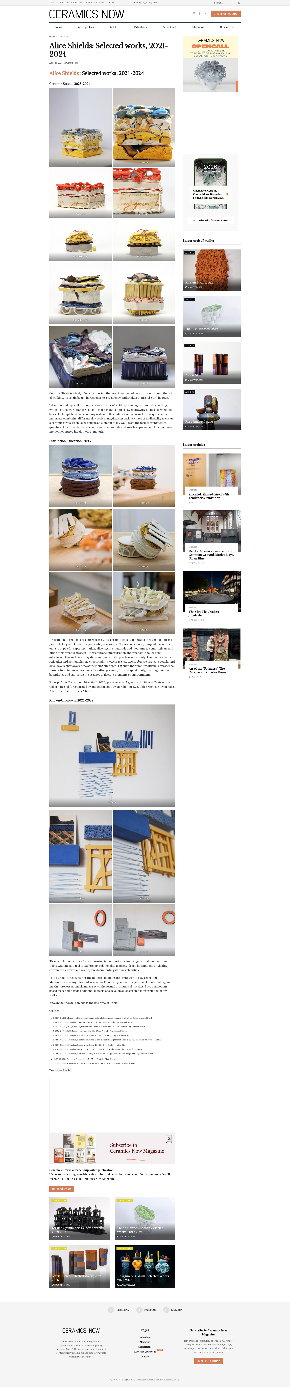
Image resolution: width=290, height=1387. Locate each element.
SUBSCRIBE (123, 720)
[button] (123, 670)
